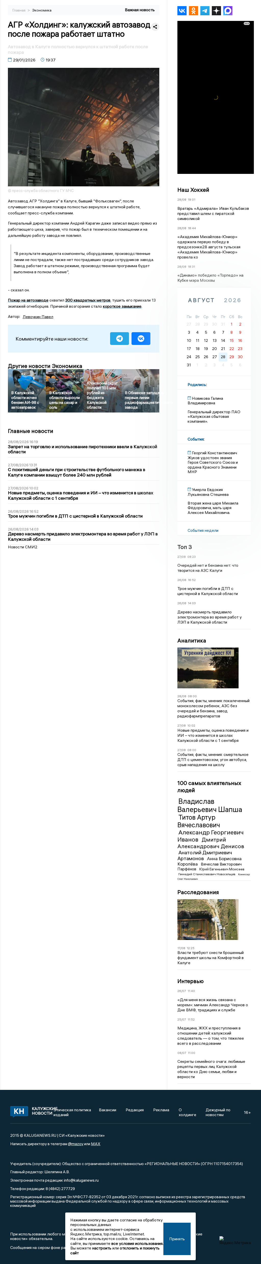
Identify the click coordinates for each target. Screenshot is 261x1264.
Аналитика (191, 640)
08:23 (191, 557)
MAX (95, 1143)
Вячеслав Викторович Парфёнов (209, 866)
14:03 (192, 603)
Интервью (190, 981)
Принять (177, 1238)
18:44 (192, 228)
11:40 (191, 991)
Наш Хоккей (193, 189)
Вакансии (107, 1109)
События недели (203, 530)
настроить (101, 1247)
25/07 (181, 1019)
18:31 (191, 266)
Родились (197, 384)
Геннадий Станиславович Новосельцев (207, 874)
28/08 (181, 199)
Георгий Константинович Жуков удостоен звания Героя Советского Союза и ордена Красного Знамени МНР (213, 462)
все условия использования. (137, 1243)
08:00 (192, 696)
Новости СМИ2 (22, 546)
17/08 (181, 948)
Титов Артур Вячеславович (198, 821)
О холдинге (187, 1112)
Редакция (135, 1109)
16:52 (192, 580)
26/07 (181, 991)
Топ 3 (184, 546)
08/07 (181, 1053)
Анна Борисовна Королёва (209, 861)
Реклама (161, 1109)
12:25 (190, 948)
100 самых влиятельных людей (209, 786)
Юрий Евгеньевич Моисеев (221, 869)
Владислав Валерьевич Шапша (209, 805)
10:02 (191, 725)
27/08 (181, 557)
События (196, 439)
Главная (19, 10)
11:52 (191, 1019)
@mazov (75, 1143)
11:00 (191, 1053)
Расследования (198, 892)
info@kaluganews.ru (81, 1180)
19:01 (191, 199)
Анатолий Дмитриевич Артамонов (204, 855)
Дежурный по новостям (218, 1112)
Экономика (41, 10)
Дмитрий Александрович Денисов (210, 843)
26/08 (181, 580)
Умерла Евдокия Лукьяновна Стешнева (208, 492)
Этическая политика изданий (72, 1112)
